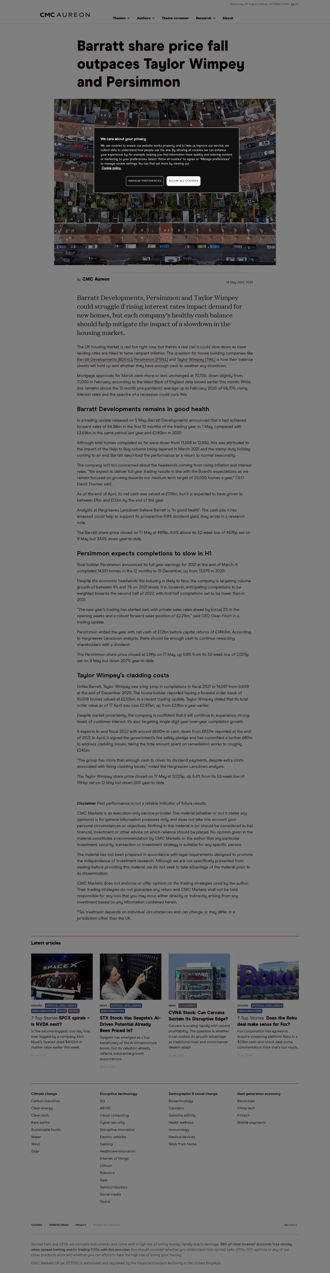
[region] (167, 160)
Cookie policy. (111, 168)
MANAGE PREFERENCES (144, 181)
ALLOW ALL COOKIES (183, 181)
